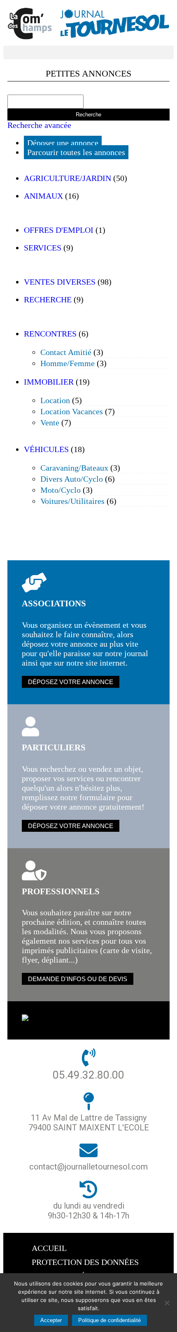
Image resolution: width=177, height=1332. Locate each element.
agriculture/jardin (67, 178)
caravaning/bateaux (74, 467)
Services (42, 247)
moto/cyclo (60, 489)
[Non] (167, 1303)
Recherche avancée (39, 125)
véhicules (46, 449)
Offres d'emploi (58, 229)
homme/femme (67, 363)
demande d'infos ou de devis (77, 978)
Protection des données (85, 1262)
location (55, 400)
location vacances (71, 411)
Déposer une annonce (62, 142)
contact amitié (65, 352)
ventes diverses (59, 281)
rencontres (50, 333)
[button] (88, 52)
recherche (48, 299)
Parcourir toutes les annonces (76, 152)
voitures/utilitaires (72, 501)
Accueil (49, 1248)
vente (49, 422)
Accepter (51, 1320)
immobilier (49, 381)
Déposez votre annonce (70, 681)
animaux (43, 195)
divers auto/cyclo (71, 478)
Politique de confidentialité (109, 1320)
